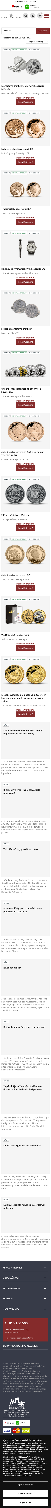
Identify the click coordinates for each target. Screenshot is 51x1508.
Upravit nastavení (25, 1485)
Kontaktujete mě (25, 102)
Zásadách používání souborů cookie (17, 1475)
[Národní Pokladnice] (11, 15)
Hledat (44, 30)
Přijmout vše (25, 1502)
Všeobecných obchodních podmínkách (21, 1472)
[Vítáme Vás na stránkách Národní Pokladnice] (32, 15)
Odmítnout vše (25, 1494)
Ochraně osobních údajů (32, 1473)
